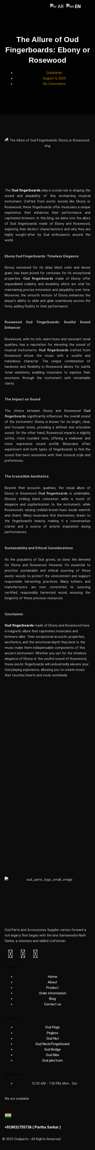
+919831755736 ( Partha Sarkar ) (33, 1127)
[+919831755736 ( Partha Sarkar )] (10, 1117)
